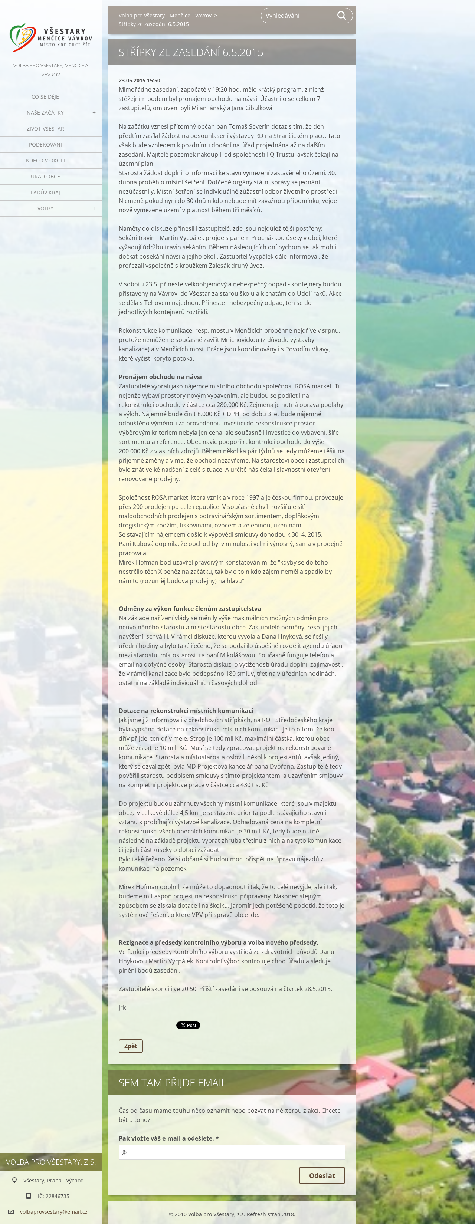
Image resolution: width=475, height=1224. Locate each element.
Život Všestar (45, 128)
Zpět (130, 1046)
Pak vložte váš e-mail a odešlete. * (169, 1138)
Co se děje (45, 96)
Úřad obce (45, 176)
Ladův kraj (45, 192)
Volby (45, 208)
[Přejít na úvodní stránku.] (51, 30)
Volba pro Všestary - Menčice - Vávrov (165, 15)
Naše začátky (45, 112)
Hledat (342, 15)
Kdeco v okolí (45, 160)
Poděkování (45, 144)
